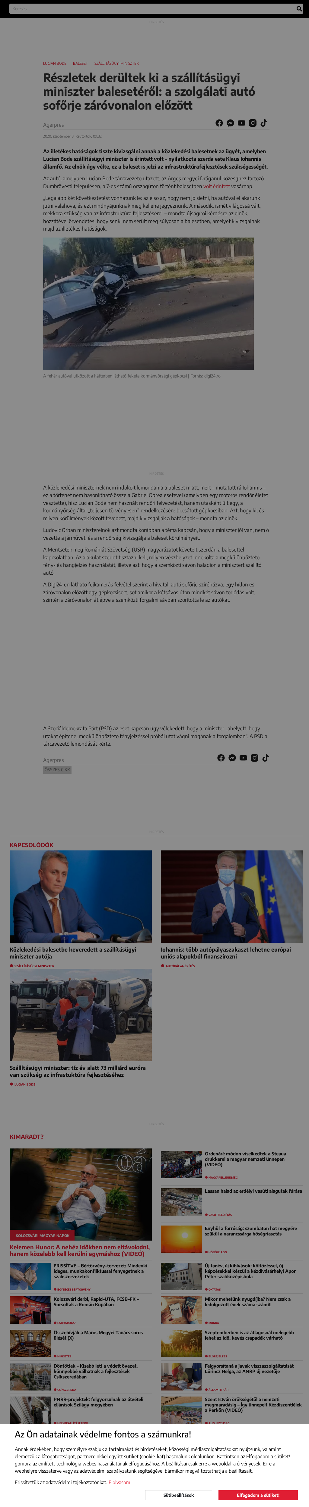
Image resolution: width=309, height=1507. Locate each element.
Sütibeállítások (179, 1495)
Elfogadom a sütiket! (258, 1495)
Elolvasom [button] (119, 1482)
